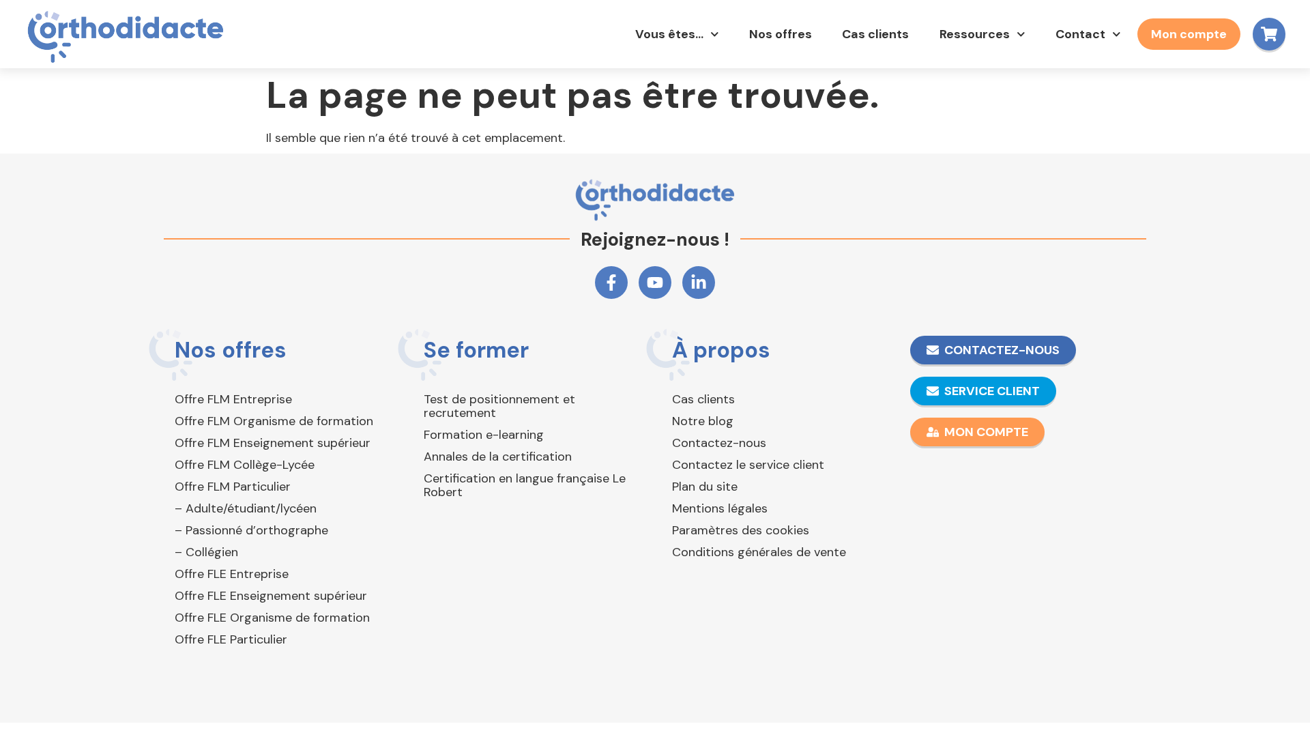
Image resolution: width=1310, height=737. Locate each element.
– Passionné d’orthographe (251, 530)
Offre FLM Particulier (233, 486)
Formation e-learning (484, 435)
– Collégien (206, 552)
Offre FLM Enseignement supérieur (272, 443)
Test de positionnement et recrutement (499, 406)
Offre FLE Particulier (231, 639)
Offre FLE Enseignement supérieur (271, 596)
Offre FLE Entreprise (232, 574)
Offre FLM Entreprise (233, 399)
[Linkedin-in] (698, 282)
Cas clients (875, 34)
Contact (1080, 34)
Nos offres (780, 34)
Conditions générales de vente (759, 552)
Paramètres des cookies (740, 530)
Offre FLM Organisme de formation (274, 421)
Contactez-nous (719, 443)
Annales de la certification (498, 456)
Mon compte (1189, 34)
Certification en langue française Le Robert (525, 485)
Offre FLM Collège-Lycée (245, 465)
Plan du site (705, 486)
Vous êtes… (669, 34)
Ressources (975, 34)
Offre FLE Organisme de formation (272, 617)
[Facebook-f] (611, 282)
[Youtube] (655, 282)
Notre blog (702, 421)
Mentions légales (720, 508)
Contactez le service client (748, 465)
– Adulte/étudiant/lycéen (246, 508)
